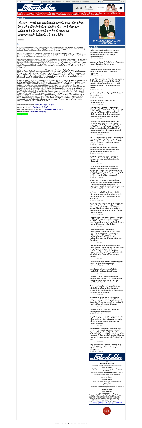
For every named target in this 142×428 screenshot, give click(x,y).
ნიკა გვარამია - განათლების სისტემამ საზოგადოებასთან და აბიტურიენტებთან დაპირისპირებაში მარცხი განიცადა (104, 149)
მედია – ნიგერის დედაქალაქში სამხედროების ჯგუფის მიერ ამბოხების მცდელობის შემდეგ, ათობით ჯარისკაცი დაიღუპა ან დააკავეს (106, 140)
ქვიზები (69, 14)
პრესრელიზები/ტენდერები (25, 14)
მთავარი (20, 13)
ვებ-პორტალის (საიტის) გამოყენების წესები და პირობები (107, 402)
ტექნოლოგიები (72, 13)
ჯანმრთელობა (115, 13)
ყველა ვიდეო (95, 14)
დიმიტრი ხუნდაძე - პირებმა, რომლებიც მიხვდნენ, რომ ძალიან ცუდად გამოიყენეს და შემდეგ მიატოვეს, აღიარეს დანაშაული (106, 279)
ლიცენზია (22, 114)
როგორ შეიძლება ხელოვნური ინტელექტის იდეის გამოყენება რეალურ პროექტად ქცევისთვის (105, 72)
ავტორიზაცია (46, 1)
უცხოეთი (63, 13)
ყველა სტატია (85, 14)
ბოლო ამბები (51, 14)
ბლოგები (76, 14)
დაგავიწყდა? (67, 1)
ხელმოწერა (85, 1)
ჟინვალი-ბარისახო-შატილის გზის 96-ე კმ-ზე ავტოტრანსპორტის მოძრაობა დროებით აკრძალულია (105, 347)
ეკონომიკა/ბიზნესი (41, 13)
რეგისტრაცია (76, 1)
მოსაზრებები (98, 13)
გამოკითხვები (61, 14)
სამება (90, 13)
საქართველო (29, 13)
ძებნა (122, 1)
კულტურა (83, 13)
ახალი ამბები (40, 14)
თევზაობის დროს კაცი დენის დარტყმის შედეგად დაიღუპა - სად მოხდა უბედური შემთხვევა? (104, 159)
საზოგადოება (53, 13)
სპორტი (106, 13)
